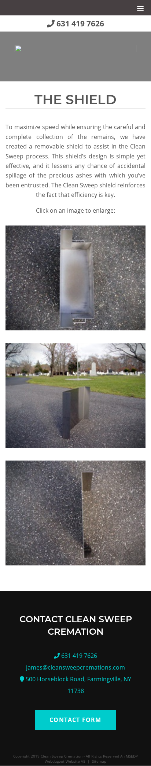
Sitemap (99, 761)
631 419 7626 (79, 23)
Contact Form (75, 720)
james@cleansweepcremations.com (75, 667)
